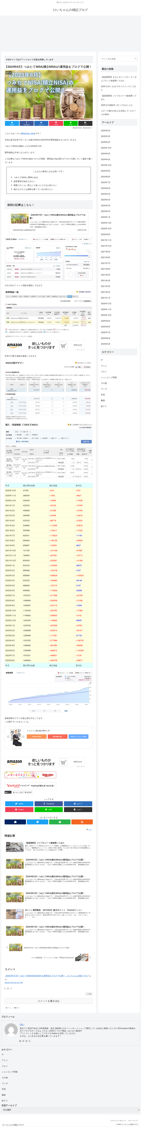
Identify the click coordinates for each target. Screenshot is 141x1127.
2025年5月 (105, 130)
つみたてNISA (18, 792)
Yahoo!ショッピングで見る (78, 737)
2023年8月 (105, 176)
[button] (135, 58)
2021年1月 (105, 297)
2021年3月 (105, 286)
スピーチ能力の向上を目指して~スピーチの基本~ (118, 112)
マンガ (104, 388)
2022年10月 (106, 228)
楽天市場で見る (57, 737)
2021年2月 (105, 291)
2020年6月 (105, 338)
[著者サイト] (15, 821)
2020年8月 (105, 326)
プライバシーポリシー (118, 1120)
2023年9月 (105, 170)
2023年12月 (106, 165)
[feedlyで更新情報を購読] (59, 821)
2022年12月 (106, 222)
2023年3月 (105, 205)
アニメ (104, 365)
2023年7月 (105, 182)
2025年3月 (105, 136)
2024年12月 (106, 147)
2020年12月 (106, 303)
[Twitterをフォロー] (37, 821)
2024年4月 (105, 159)
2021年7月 (105, 263)
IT (102, 359)
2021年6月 (105, 268)
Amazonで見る (36, 737)
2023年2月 (105, 211)
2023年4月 (105, 199)
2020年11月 (106, 309)
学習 (103, 394)
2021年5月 (105, 274)
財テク (8, 792)
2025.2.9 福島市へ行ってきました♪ (116, 105)
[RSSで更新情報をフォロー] (82, 821)
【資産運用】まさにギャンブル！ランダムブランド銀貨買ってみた (119, 78)
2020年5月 (105, 343)
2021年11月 (106, 240)
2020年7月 (105, 332)
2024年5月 (105, 153)
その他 (104, 383)
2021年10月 (106, 245)
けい (22, 1024)
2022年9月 (105, 234)
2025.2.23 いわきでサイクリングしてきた (118, 88)
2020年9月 (105, 320)
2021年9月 (105, 251)
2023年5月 (105, 193)
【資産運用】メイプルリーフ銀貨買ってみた (119, 97)
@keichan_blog (28, 133)
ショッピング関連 (109, 377)
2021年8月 (105, 257)
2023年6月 (105, 188)
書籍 (103, 400)
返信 (90, 994)
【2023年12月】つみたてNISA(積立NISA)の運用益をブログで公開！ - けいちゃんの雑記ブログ (47, 975)
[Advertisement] (70, 33)
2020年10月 (106, 314)
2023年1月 (105, 216)
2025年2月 (105, 141)
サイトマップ (133, 1120)
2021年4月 (105, 280)
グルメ (104, 371)
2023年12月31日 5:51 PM (14, 982)
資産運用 (29, 792)
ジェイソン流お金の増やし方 (38, 730)
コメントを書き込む (48, 1001)
